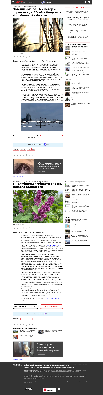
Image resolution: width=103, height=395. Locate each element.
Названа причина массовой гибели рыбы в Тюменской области (80, 88)
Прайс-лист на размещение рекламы (33, 365)
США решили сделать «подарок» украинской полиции (79, 231)
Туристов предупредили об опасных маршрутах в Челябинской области (78, 18)
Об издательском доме (30, 364)
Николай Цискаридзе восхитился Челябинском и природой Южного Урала (53, 332)
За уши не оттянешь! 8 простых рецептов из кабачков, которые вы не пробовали (81, 53)
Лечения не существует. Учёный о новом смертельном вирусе (80, 47)
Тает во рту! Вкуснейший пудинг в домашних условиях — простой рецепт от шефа (80, 196)
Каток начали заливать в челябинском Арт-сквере (41, 122)
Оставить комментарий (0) (51, 137)
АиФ (22, 53)
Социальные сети (82, 364)
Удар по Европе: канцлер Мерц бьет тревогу (80, 225)
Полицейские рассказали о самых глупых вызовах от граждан (79, 241)
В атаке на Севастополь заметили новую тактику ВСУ (79, 220)
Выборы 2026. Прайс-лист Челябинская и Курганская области (39, 367)
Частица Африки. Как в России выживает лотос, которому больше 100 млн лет (80, 74)
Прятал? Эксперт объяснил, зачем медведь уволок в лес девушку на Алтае (80, 206)
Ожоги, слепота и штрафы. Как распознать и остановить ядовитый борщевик (27, 332)
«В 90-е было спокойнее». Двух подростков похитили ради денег (80, 63)
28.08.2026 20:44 (17, 181)
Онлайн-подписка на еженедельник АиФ (47, 364)
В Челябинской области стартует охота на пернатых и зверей (77, 24)
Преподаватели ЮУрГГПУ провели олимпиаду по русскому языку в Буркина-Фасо (77, 38)
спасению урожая (53, 298)
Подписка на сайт (64, 364)
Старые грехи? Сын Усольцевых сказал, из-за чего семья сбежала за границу (81, 190)
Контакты (73, 364)
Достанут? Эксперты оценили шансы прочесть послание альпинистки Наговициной (81, 201)
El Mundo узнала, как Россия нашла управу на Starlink (80, 98)
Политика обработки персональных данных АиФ (56, 365)
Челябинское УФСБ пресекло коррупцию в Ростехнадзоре (77, 31)
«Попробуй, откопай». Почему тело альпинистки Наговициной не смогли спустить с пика (80, 69)
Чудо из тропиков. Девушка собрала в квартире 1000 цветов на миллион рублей (27, 337)
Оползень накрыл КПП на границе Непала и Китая (80, 93)
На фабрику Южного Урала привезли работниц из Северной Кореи (77, 12)
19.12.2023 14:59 (16, 6)
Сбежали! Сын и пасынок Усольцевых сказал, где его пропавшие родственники (81, 211)
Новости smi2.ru (18, 176)
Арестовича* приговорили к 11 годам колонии (80, 104)
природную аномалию (53, 245)
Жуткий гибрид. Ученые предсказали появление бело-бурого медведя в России (81, 58)
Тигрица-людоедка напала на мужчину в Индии (78, 83)
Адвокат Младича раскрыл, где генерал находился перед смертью (80, 236)
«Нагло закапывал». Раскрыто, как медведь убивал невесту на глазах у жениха (81, 185)
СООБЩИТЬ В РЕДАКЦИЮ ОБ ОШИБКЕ (65, 367)
